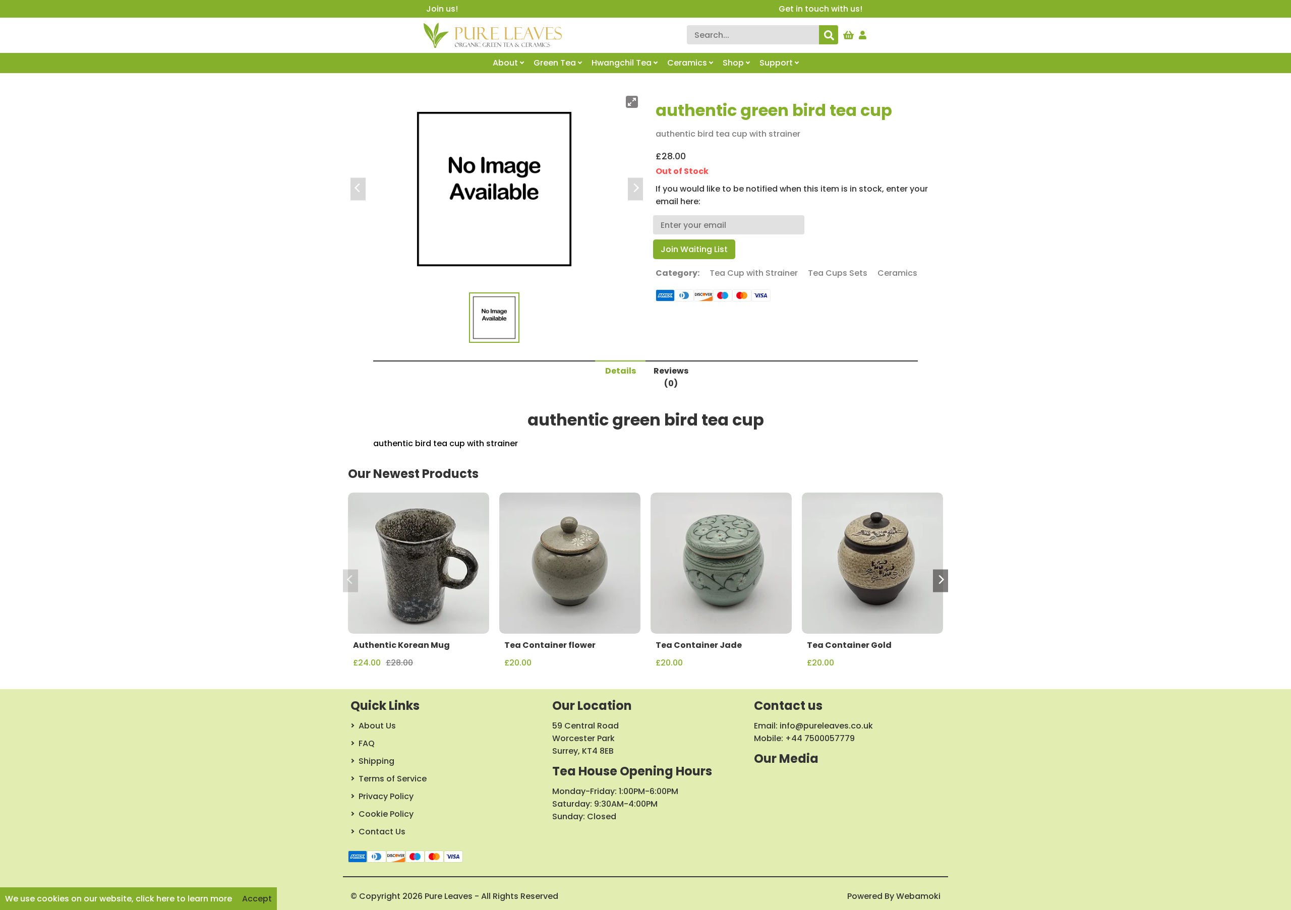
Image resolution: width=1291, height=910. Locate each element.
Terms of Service (393, 778)
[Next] (940, 581)
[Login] (863, 32)
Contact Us (382, 831)
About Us (377, 726)
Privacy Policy (386, 796)
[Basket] (848, 32)
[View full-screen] (632, 102)
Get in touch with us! (820, 9)
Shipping (376, 761)
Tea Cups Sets (837, 273)
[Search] (828, 34)
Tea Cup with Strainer (754, 273)
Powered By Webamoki (894, 896)
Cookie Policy (386, 814)
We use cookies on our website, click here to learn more (118, 898)
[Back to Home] (493, 35)
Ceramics (897, 273)
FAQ (367, 743)
